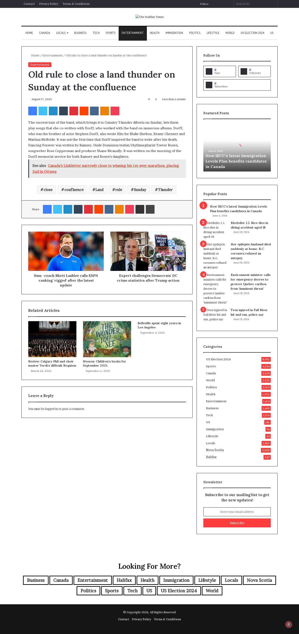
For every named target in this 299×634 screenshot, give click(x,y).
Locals (61, 33)
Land (99, 189)
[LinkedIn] (53, 111)
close (48, 189)
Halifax (211, 457)
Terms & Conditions (76, 3)
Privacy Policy (48, 3)
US (272, 33)
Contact (29, 3)
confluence (74, 189)
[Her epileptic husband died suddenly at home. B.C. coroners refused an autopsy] (215, 256)
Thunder (165, 189)
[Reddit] (84, 111)
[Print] (150, 209)
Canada (44, 33)
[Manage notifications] (288, 624)
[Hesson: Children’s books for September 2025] (107, 339)
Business (80, 33)
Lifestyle (213, 33)
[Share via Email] (139, 209)
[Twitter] (43, 111)
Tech (96, 33)
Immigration (174, 33)
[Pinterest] (73, 111)
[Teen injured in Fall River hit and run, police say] (215, 316)
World (230, 33)
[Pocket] (115, 111)
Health (155, 33)
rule (118, 189)
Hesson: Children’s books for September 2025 (104, 363)
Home (29, 33)
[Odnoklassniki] (104, 111)
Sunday (140, 189)
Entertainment (133, 33)
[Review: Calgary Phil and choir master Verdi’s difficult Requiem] (52, 339)
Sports (111, 33)
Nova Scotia (215, 450)
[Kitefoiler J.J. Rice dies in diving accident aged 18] (215, 230)
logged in (51, 409)
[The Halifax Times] (149, 16)
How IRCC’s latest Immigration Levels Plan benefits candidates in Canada (236, 161)
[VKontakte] (94, 111)
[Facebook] (32, 111)
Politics (195, 33)
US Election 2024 (252, 33)
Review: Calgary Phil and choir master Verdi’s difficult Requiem (52, 363)
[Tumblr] (63, 111)
